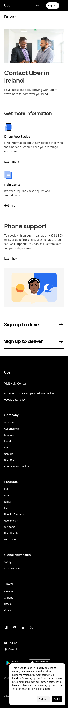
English (12, 643)
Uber (8, 5)
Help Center (13, 184)
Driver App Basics (17, 136)
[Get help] (8, 175)
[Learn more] (8, 127)
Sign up (52, 5)
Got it (57, 699)
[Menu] (63, 5)
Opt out (43, 699)
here (48, 688)
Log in (39, 5)
